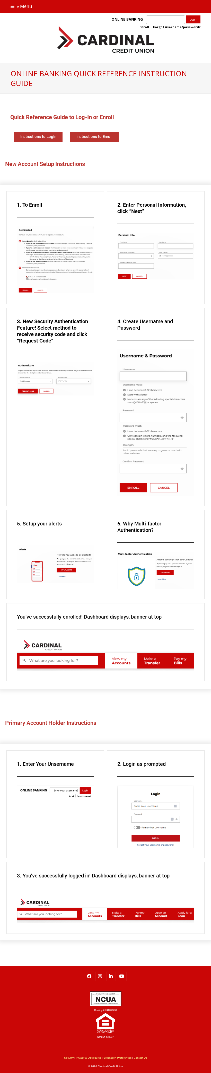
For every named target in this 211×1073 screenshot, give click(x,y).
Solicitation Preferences (117, 1057)
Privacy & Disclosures (88, 1057)
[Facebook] (89, 976)
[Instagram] (100, 976)
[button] (21, 6)
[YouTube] (122, 976)
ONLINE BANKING (128, 19)
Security (69, 1057)
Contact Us (140, 1057)
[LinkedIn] (111, 976)
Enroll (144, 27)
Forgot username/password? (176, 27)
